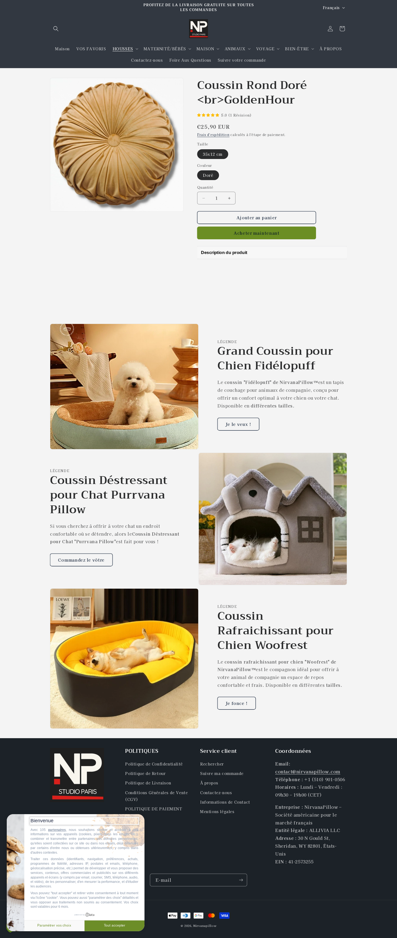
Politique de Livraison (148, 783)
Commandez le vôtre (81, 559)
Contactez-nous (216, 792)
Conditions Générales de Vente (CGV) (156, 796)
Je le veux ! (238, 424)
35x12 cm (213, 154)
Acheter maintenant (257, 233)
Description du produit (224, 252)
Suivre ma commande (222, 773)
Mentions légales (217, 811)
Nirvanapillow (204, 925)
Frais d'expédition (213, 134)
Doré (208, 175)
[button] (56, 29)
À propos (209, 783)
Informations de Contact (225, 802)
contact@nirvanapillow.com (307, 771)
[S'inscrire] (241, 880)
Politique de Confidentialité (154, 764)
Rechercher (212, 764)
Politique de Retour (145, 773)
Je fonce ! (237, 703)
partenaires (57, 830)
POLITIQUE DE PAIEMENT (153, 809)
